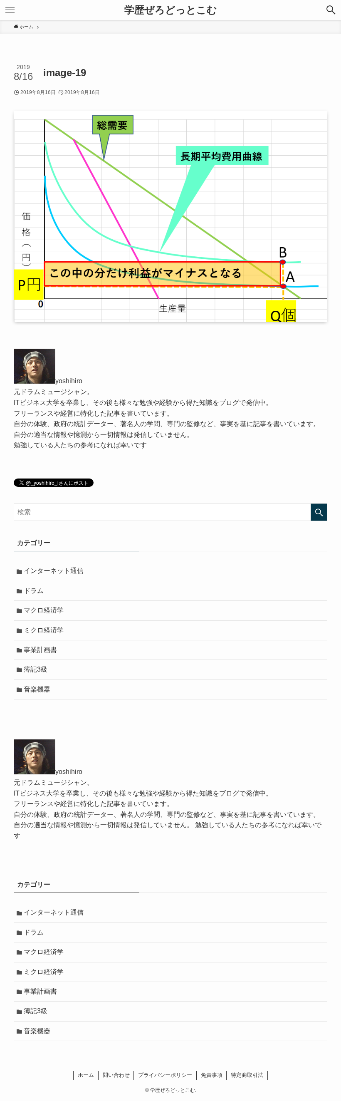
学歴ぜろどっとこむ (170, 10)
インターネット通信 (54, 570)
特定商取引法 (247, 1075)
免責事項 (211, 1075)
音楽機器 (37, 689)
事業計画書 (40, 649)
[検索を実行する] (319, 512)
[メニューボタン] (10, 10)
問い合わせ (116, 1075)
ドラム (34, 590)
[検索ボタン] (331, 10)
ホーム (86, 1075)
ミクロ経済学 (44, 630)
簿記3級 (35, 669)
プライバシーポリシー (165, 1075)
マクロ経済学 (44, 610)
